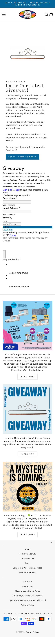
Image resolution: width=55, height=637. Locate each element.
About (27, 549)
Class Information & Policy (27, 591)
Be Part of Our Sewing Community (27, 613)
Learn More (27, 377)
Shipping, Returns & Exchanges (27, 595)
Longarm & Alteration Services (27, 567)
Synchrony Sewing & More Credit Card (27, 600)
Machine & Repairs (27, 572)
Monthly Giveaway (27, 553)
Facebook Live (13, 137)
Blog (27, 563)
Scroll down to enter (22, 157)
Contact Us (27, 586)
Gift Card (27, 581)
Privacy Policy (27, 605)
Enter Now (27, 454)
